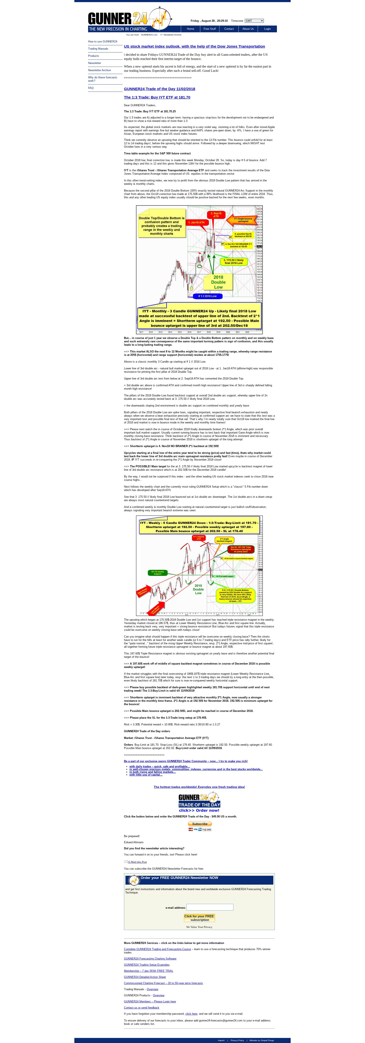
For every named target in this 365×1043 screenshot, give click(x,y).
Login (267, 28)
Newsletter (94, 63)
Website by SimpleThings (261, 1040)
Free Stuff (210, 28)
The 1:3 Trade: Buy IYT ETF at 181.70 (157, 97)
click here (191, 1013)
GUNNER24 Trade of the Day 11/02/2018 (159, 89)
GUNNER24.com (149, 35)
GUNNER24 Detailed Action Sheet (145, 977)
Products (93, 55)
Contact (229, 28)
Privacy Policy (237, 1040)
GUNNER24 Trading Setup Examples (147, 964)
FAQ (91, 88)
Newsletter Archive (172, 35)
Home (190, 28)
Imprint (221, 1040)
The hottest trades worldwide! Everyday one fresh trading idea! (199, 787)
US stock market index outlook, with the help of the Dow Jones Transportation (194, 46)
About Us (248, 28)
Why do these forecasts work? (102, 79)
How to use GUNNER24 (102, 41)
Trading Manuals (98, 48)
